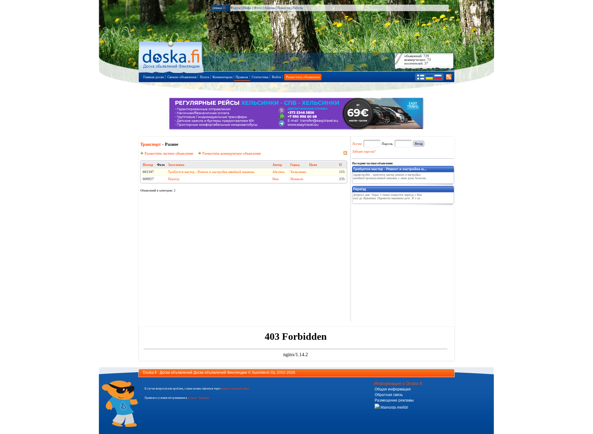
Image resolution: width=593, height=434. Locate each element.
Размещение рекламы (394, 400)
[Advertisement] (398, 244)
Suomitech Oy (263, 372)
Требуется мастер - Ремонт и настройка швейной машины (211, 172)
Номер (148, 164)
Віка (275, 179)
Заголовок (176, 164)
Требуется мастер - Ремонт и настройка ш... (390, 169)
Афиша (269, 8)
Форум (235, 8)
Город (295, 164)
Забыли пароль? (364, 151)
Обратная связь (389, 395)
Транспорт (150, 144)
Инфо (247, 8)
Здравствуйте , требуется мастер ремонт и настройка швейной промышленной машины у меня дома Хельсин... (390, 176)
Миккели (296, 179)
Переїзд (173, 179)
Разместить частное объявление (168, 153)
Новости (283, 8)
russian (218, 8)
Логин (356, 143)
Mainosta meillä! (394, 407)
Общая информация (393, 389)
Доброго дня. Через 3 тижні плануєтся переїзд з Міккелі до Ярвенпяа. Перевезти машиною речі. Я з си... (388, 196)
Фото (258, 8)
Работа (297, 8)
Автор (277, 164)
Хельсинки (298, 172)
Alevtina (278, 172)
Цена (313, 164)
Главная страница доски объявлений (171, 56)
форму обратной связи (235, 388)
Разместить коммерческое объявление (231, 153)
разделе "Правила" (198, 397)
